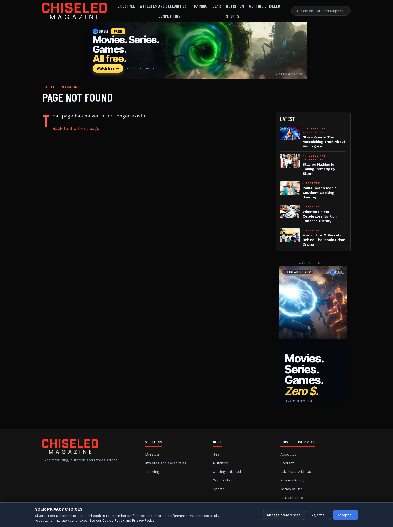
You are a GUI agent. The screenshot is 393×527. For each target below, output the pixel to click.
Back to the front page (76, 128)
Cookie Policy (113, 520)
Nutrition (235, 5)
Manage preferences (283, 515)
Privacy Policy (292, 480)
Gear (216, 5)
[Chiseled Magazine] (74, 11)
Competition (169, 16)
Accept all (346, 515)
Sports (232, 16)
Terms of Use (291, 489)
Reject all (319, 515)
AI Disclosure (291, 498)
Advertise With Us (295, 472)
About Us (288, 454)
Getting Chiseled (264, 5)
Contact (287, 463)
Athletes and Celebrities (163, 5)
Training (199, 5)
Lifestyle (126, 5)
